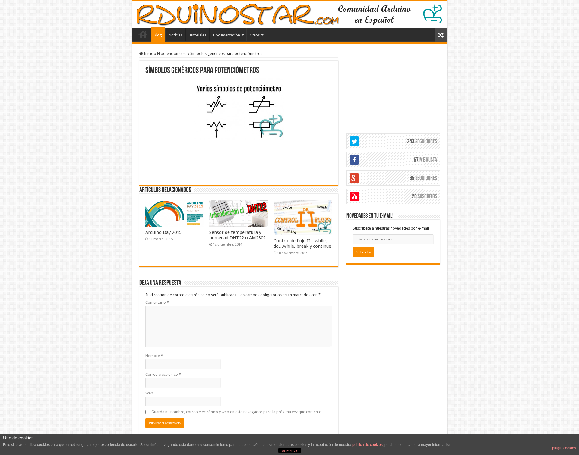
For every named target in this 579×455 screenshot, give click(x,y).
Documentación (226, 35)
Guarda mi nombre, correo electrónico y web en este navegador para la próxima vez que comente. (236, 412)
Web (149, 393)
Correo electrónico (163, 374)
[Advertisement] (238, 161)
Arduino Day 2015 (163, 232)
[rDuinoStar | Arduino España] (289, 14)
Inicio (148, 53)
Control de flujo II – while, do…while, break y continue (302, 243)
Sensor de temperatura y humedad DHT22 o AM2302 (237, 235)
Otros (255, 35)
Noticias (175, 35)
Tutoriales (197, 35)
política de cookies (367, 445)
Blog (158, 35)
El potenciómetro (172, 53)
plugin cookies (564, 448)
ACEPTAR (289, 451)
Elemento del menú (143, 34)
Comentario (157, 302)
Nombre (154, 355)
